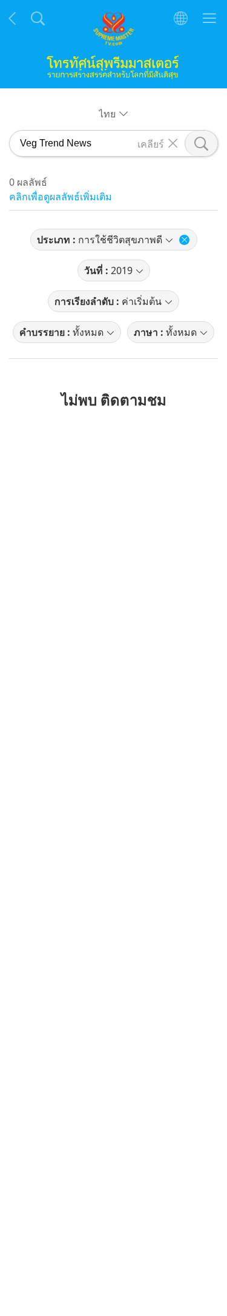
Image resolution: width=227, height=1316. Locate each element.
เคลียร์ (150, 143)
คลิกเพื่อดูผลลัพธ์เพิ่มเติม (60, 196)
